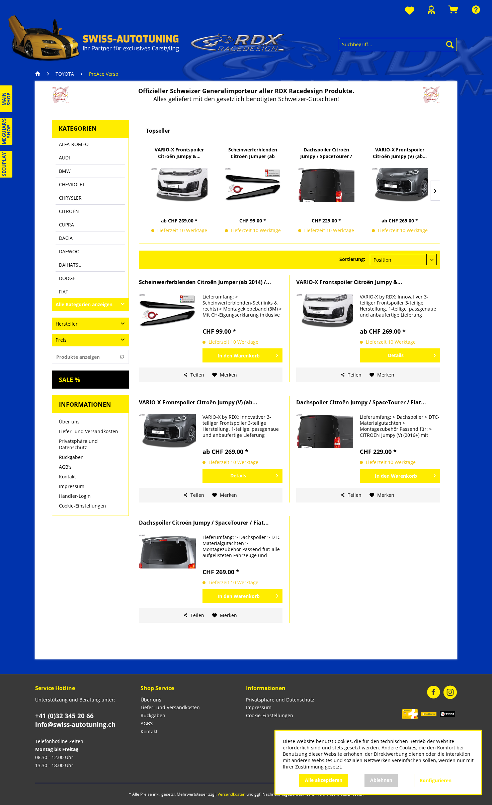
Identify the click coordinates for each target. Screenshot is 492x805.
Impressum (71, 486)
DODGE (67, 278)
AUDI (64, 157)
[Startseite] (39, 74)
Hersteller (67, 324)
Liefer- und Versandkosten (88, 431)
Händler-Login (75, 496)
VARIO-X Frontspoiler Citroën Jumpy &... (179, 152)
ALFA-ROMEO (74, 144)
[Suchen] (450, 44)
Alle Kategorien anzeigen (84, 304)
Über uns (69, 421)
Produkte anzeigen (78, 357)
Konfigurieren (436, 780)
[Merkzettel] (409, 10)
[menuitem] (409, 10)
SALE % (69, 380)
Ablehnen (381, 780)
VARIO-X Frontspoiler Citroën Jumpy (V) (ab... (400, 152)
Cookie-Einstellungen (82, 505)
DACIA (66, 238)
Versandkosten (231, 794)
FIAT (63, 291)
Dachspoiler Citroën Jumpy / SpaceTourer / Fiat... (326, 153)
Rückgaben (71, 457)
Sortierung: (352, 259)
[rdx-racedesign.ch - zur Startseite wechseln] (146, 37)
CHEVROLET (72, 184)
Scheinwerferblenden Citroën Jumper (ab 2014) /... (252, 153)
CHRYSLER (70, 198)
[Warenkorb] (453, 9)
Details (396, 355)
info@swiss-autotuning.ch (75, 724)
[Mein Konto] (431, 9)
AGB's (65, 467)
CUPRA (66, 224)
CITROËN (69, 211)
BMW (65, 171)
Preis (61, 340)
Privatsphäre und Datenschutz (78, 444)
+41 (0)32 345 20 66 (64, 716)
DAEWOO (69, 251)
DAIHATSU (70, 265)
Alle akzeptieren (323, 780)
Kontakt (67, 476)
